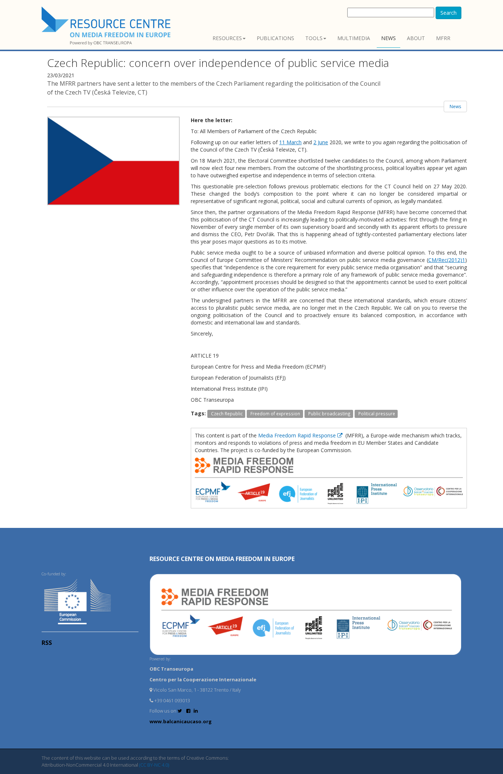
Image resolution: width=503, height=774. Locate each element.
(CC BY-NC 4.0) (154, 764)
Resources (227, 38)
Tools (314, 38)
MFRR (443, 38)
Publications (275, 38)
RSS (47, 643)
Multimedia (353, 38)
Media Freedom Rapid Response (297, 435)
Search (448, 12)
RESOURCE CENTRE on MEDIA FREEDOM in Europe (222, 559)
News (388, 38)
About (416, 38)
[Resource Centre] (107, 26)
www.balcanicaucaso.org (181, 721)
